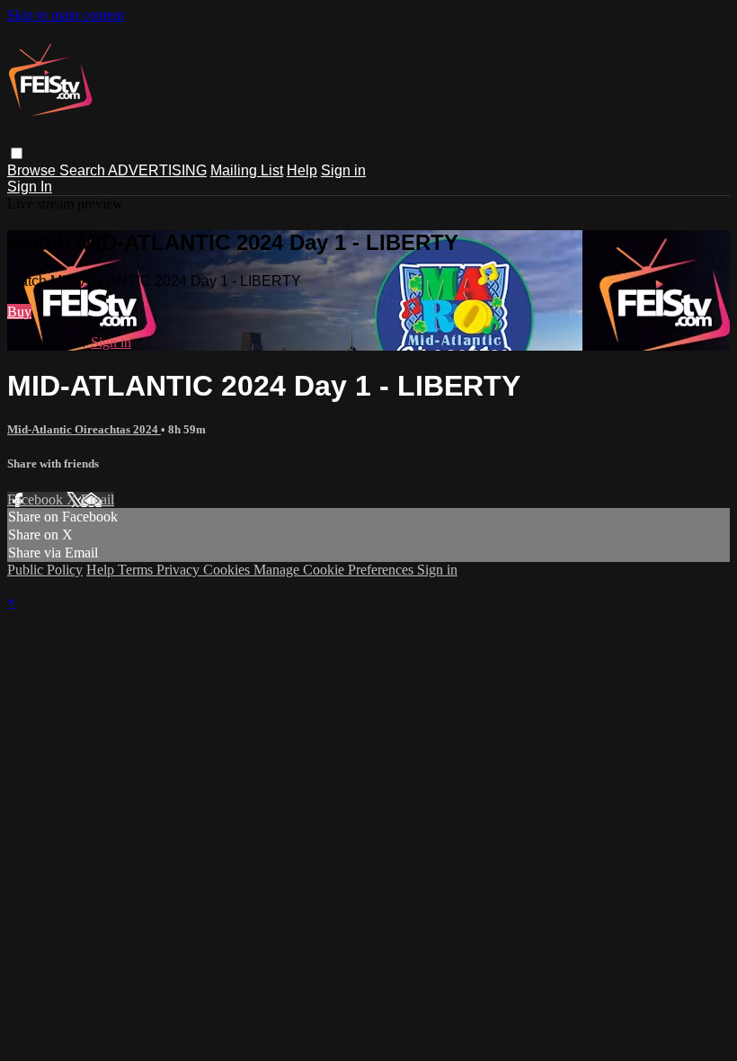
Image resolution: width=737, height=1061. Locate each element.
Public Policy (45, 569)
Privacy (179, 569)
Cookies (228, 569)
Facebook (37, 499)
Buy (19, 311)
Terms (137, 569)
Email (97, 499)
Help (302, 170)
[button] (16, 153)
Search (83, 170)
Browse (33, 170)
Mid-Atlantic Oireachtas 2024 (84, 429)
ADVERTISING (157, 170)
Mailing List (246, 170)
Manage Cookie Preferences (335, 569)
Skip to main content (65, 14)
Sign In (29, 186)
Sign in (343, 170)
